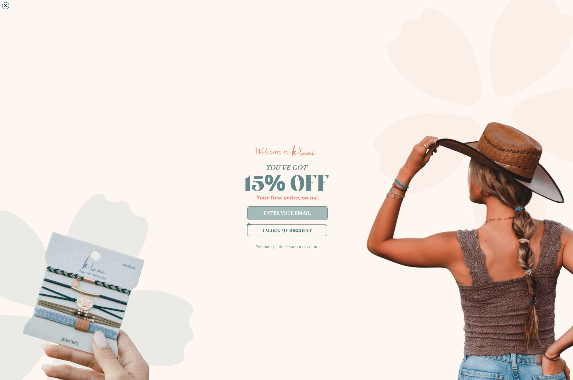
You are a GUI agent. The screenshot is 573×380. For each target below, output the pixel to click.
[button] (286, 231)
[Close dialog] (5, 5)
